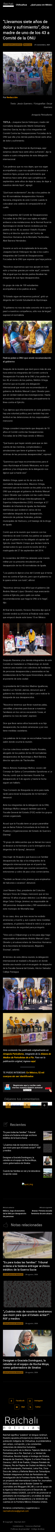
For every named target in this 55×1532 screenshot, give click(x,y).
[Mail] (17, 1407)
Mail (23, 1407)
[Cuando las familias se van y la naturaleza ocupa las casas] (47, 1173)
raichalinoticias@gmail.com (16, 1511)
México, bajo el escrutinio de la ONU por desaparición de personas (14, 1213)
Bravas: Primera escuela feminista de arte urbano (41, 1212)
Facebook (20, 1400)
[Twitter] (30, 1407)
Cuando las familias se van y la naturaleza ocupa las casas (21, 1172)
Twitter (38, 1407)
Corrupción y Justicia (13, 44)
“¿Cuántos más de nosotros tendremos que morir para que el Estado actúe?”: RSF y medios (22, 1147)
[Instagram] (30, 1401)
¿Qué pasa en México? (13, 1274)
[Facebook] (11, 1401)
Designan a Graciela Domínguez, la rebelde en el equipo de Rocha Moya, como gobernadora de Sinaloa (19, 1160)
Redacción (12, 97)
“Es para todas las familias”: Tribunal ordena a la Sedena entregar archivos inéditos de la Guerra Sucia (20, 1135)
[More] (44, 1105)
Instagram (38, 1400)
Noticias (27, 44)
